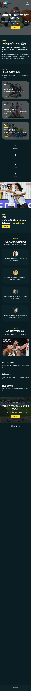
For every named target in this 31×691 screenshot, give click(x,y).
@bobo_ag (18, 223)
